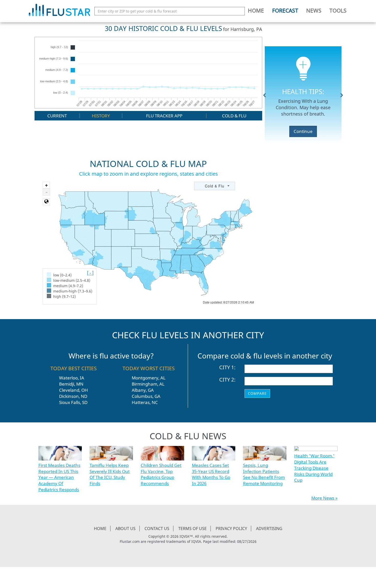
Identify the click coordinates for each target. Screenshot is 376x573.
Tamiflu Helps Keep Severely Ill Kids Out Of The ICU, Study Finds (110, 474)
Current (57, 116)
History (101, 116)
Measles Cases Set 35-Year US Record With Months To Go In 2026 (211, 474)
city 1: (227, 367)
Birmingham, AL (148, 384)
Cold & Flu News (188, 436)
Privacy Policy (231, 528)
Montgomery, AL (148, 378)
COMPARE (257, 393)
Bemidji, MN (71, 384)
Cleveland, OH (73, 390)
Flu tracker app (164, 116)
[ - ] (90, 273)
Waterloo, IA (71, 378)
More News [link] (322, 498)
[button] (264, 95)
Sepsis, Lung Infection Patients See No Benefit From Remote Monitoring (264, 474)
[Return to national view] (46, 201)
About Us (125, 528)
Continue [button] (303, 131)
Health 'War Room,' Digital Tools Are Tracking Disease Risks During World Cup (314, 468)
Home (256, 10)
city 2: (227, 380)
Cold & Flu (234, 116)
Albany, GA (143, 390)
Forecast (285, 10)
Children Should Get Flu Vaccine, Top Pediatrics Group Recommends (161, 474)
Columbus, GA (146, 396)
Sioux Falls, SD (73, 402)
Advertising (269, 528)
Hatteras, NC (145, 402)
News (314, 10)
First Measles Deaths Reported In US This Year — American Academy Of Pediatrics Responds (59, 477)
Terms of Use (192, 528)
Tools (338, 10)
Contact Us (157, 528)
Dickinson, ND (73, 396)
